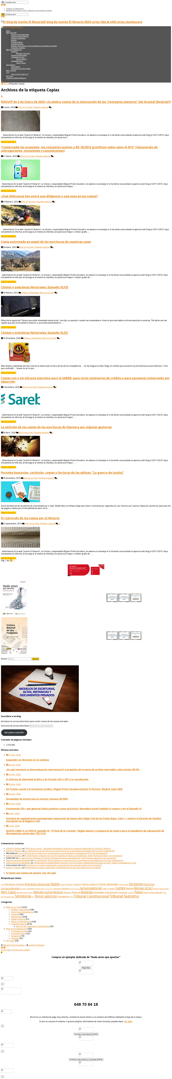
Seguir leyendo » (8, 142)
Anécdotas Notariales (37, 884)
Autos (55, 884)
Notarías (87, 892)
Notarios (68, 892)
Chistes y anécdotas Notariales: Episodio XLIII (34, 333)
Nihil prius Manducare (14, 50)
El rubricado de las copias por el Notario (30, 518)
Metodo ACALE (143, 888)
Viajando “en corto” (23, 53)
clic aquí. (128, 1021)
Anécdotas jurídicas (14, 884)
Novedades (98, 892)
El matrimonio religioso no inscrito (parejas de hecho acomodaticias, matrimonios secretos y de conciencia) (73, 856)
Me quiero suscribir (14, 732)
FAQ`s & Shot (11, 70)
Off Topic (9, 76)
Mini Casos (8, 892)
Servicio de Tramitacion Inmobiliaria (32, 926)
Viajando (14, 52)
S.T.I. (7, 72)
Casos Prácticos (66, 885)
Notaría (76, 892)
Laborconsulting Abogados (18, 860)
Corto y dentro (21, 59)
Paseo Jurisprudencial (152, 892)
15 (59, 523)
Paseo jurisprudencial (21, 921)
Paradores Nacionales (19, 55)
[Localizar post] (3, 2)
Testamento (64, 896)
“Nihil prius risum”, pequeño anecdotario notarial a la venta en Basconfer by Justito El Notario (68, 848)
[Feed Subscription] (2, 96)
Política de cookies (21, 950)
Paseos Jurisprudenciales (20, 35)
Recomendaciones (7, 897)
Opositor (131, 893)
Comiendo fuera (17, 61)
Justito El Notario (14, 848)
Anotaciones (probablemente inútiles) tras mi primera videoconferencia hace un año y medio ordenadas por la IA (85, 863)
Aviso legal (6, 950)
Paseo (138, 892)
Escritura (23, 889)
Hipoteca (66, 889)
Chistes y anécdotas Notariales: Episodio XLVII (34, 287)
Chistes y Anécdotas (18, 38)
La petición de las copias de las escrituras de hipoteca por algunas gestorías (56, 427)
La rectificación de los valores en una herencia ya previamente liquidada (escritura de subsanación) (70, 851)
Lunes (120, 888)
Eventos (14, 40)
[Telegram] (5, 5)
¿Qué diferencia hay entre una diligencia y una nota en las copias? (49, 196)
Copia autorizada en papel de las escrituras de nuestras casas (46, 242)
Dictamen (136, 884)
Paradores (15, 936)
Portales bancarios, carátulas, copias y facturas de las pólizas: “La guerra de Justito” (62, 472)
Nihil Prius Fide (11, 33)
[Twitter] (2, 5)
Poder (164, 893)
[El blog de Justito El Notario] (12, 27)
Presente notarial (17, 44)
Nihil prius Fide (25, 107)
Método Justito (43, 892)
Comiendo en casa (17, 57)
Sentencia (23, 896)
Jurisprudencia (74, 889)
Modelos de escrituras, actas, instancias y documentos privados (29, 10)
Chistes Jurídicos (90, 884)
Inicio (8, 31)
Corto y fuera (21, 63)
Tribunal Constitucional (91, 896)
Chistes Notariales (108, 884)
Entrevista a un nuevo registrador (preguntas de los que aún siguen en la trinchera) (64, 865)
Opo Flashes (15, 67)
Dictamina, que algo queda (20, 69)
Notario (58, 892)
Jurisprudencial (91, 888)
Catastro (77, 884)
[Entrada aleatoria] (2, 82)
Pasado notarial (16, 42)
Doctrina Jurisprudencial (19, 36)
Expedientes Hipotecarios (36, 889)
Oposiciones (10, 65)
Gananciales (49, 889)
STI (32, 897)
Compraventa (124, 885)
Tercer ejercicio (46, 896)
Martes (129, 888)
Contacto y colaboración (15, 9)
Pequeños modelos (18, 48)
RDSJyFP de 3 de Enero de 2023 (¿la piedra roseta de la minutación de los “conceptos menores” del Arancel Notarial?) (86, 102)
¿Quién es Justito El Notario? (16, 78)
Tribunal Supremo (124, 896)
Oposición (122, 892)
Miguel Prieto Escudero (161, 889)
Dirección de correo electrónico (15, 726)
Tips (71, 897)
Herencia (57, 889)
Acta (2, 885)
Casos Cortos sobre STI (19, 74)
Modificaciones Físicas (24, 893)
